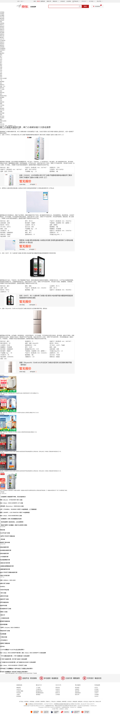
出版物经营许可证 (49, 705)
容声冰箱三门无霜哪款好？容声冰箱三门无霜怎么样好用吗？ (16, 668)
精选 (1, 54)
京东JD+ (97, 696)
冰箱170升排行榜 (4, 575)
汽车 (1, 72)
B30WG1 (2, 586)
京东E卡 (96, 692)
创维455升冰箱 (4, 596)
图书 (1, 119)
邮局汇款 (58, 692)
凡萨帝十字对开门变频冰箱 (7, 536)
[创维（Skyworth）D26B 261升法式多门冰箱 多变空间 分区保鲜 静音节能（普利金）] (37, 322)
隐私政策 (80, 701)
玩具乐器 (2, 110)
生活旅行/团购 (20, 691)
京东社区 (69, 701)
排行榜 (24, 673)
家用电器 (2, 81)
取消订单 (77, 694)
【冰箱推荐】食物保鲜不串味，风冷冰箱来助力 (13, 496)
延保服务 (97, 691)
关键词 (6, 673)
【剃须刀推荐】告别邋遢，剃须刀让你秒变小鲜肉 (13, 525)
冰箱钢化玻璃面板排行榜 (7, 566)
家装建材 (2, 97)
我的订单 (49, 1)
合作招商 (37, 701)
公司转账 (58, 694)
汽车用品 (2, 105)
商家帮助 (43, 701)
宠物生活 (2, 84)
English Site (92, 701)
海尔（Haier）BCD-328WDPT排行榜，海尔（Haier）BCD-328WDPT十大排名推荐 (23, 652)
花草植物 (2, 46)
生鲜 (1, 106)
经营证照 (79, 707)
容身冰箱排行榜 (4, 553)
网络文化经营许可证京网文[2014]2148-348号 (65, 705)
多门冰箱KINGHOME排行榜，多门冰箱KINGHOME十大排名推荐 (18, 662)
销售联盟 (64, 701)
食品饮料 (2, 108)
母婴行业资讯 (3, 121)
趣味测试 (2, 53)
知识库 (28, 673)
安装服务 (2, 13)
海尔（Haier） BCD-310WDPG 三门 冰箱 (11, 503)
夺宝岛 (96, 687)
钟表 (1, 114)
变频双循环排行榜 (5, 569)
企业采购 (69, 1)
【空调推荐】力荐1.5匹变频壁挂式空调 (10, 518)
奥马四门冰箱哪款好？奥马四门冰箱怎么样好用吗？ (14, 671)
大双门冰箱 (3, 593)
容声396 (2, 646)
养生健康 (2, 32)
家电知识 (2, 26)
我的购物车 (97, 6)
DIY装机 (96, 689)
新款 (31, 673)
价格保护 (77, 689)
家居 (1, 73)
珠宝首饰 (2, 116)
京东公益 (85, 701)
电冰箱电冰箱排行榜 (5, 550)
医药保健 (2, 113)
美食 (1, 65)
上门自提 (38, 687)
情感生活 (2, 42)
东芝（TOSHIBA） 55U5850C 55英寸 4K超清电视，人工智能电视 (18, 509)
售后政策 (77, 687)
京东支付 (61, 709)
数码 (1, 64)
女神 (1, 67)
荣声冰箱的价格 (4, 602)
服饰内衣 (2, 87)
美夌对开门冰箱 (4, 599)
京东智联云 (20, 673)
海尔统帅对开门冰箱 (5, 608)
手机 (1, 58)
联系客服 (19, 696)
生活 (1, 59)
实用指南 (2, 12)
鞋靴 (1, 111)
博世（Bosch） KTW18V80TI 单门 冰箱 (11, 500)
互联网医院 (2, 48)
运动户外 (2, 39)
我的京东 (55, 1)
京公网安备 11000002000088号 (35, 704)
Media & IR (98, 701)
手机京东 (76, 1)
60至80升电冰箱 (4, 589)
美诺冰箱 (2, 529)
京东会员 (62, 1)
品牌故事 (2, 20)
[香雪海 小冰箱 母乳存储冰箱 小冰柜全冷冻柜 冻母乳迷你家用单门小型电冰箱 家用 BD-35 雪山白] (37, 201)
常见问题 (2, 17)
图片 (14, 673)
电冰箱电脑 (3, 634)
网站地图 (11, 673)
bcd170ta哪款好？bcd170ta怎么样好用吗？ (12, 649)
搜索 (85, 6)
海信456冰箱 (3, 605)
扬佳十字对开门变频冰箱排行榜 (8, 572)
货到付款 (58, 687)
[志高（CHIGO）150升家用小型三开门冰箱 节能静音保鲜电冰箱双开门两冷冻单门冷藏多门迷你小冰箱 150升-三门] (37, 148)
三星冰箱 (2, 539)
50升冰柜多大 (4, 640)
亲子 (1, 62)
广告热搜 (35, 673)
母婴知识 (2, 34)
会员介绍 (19, 689)
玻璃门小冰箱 (3, 611)
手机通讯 (2, 117)
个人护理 (2, 89)
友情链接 (59, 701)
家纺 (1, 91)
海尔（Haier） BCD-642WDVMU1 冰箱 (11, 515)
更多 (1, 21)
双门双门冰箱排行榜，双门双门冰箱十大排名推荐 (13, 659)
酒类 (1, 98)
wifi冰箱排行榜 (4, 556)
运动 (1, 70)
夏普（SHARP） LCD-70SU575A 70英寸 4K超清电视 (15, 512)
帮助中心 (2, 24)
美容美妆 (2, 28)
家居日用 (2, 92)
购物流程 (19, 687)
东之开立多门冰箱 (5, 533)
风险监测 (75, 701)
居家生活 (2, 29)
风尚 (1, 61)
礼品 (1, 100)
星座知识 (2, 43)
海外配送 (38, 694)
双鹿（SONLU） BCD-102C (8, 580)
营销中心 (48, 701)
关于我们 (21, 701)
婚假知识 (2, 45)
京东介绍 (2, 124)
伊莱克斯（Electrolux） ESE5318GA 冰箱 (12, 506)
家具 (1, 94)
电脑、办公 (2, 86)
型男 (1, 69)
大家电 (18, 694)
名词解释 (2, 15)
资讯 (1, 51)
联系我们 (27, 701)
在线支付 (58, 689)
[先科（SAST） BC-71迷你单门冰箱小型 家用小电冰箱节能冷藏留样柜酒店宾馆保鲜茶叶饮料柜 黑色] (37, 266)
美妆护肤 (2, 102)
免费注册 (42, 1)
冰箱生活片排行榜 (5, 563)
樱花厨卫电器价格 (5, 621)
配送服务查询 (39, 691)
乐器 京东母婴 (3, 78)
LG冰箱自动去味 (4, 618)
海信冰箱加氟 (3, 624)
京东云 (66, 709)
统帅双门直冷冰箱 (5, 542)
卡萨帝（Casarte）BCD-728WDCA (10, 627)
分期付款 (58, 691)
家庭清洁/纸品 (3, 95)
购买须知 (2, 18)
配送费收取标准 (39, 692)
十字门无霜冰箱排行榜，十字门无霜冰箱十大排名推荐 (15, 656)
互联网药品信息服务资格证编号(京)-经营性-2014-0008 (67, 704)
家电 (1, 75)
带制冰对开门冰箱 (5, 630)
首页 (6, 125)
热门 (1, 56)
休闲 (1, 76)
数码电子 (2, 37)
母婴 (1, 103)
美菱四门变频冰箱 (5, 643)
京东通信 (97, 694)
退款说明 (77, 691)
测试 (1, 122)
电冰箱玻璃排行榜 (5, 559)
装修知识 (2, 31)
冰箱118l (2, 615)
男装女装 (2, 35)
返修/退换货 (78, 692)
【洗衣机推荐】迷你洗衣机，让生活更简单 (11, 522)
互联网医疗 (2, 50)
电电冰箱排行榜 (4, 547)
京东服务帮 (2, 40)
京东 (28, 7)
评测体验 (2, 23)
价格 (16, 673)
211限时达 (38, 689)
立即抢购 (2, 394)
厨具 (1, 83)
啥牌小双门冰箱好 (5, 583)
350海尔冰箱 (3, 637)
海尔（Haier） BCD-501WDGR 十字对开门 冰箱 (13, 665)
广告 (1, 80)
